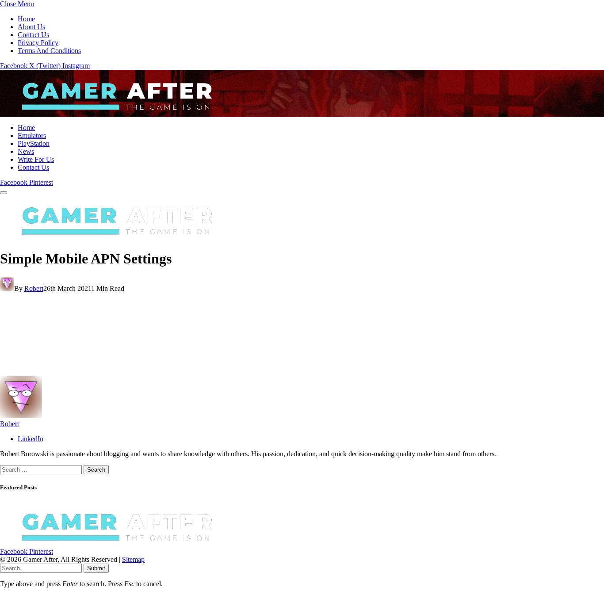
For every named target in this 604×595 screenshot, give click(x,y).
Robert (33, 288)
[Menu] (3, 192)
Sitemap (133, 559)
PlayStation (34, 143)
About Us (31, 27)
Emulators (32, 135)
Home (26, 19)
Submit (96, 568)
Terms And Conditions (49, 50)
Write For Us (36, 159)
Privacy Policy (38, 42)
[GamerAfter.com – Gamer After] (110, 112)
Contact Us (33, 34)
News (26, 151)
